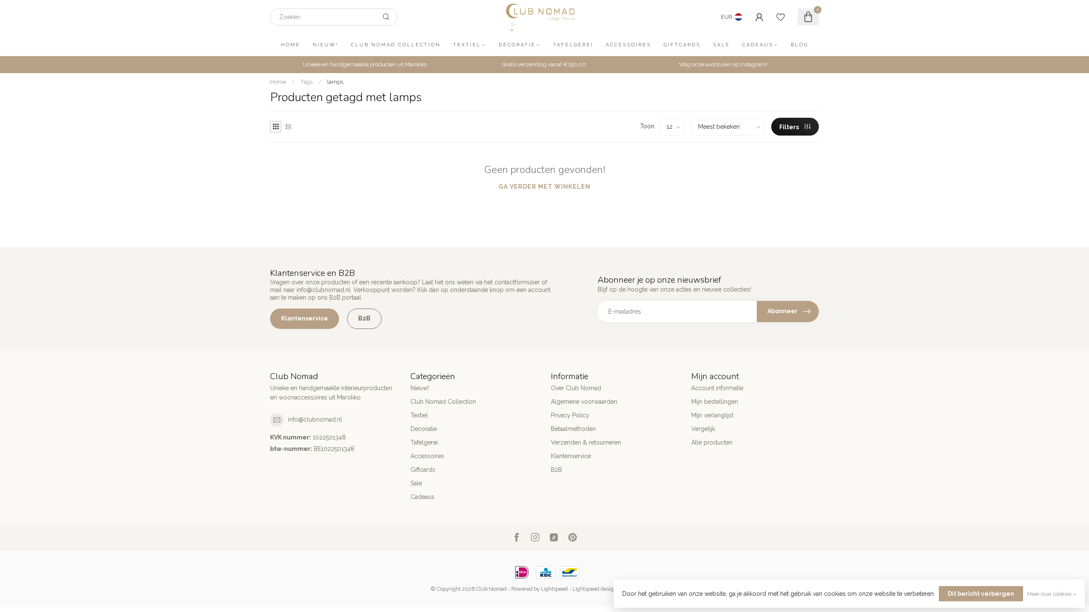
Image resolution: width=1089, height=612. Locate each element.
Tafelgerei (573, 45)
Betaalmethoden (573, 428)
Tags (306, 81)
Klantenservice (304, 318)
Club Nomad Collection (396, 45)
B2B (364, 318)
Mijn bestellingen (714, 401)
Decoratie (517, 45)
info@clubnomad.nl (315, 419)
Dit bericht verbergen (981, 593)
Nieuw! (326, 45)
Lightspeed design (595, 589)
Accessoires (628, 45)
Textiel (467, 45)
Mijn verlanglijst (712, 415)
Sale (721, 45)
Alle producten (712, 442)
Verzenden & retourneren (586, 442)
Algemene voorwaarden (584, 401)
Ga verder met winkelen (544, 186)
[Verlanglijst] (780, 17)
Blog (799, 45)
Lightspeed (554, 589)
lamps (335, 81)
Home (290, 45)
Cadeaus (757, 45)
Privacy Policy (570, 415)
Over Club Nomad (576, 388)
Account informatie (717, 388)
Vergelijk (703, 428)
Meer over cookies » (1051, 594)
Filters (789, 127)
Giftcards (682, 45)
